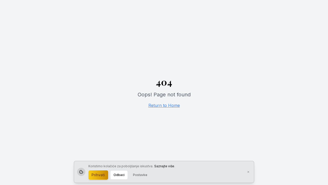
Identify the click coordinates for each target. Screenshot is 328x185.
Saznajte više (164, 166)
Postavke (140, 175)
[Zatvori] (248, 171)
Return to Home (164, 105)
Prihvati (98, 175)
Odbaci (119, 175)
